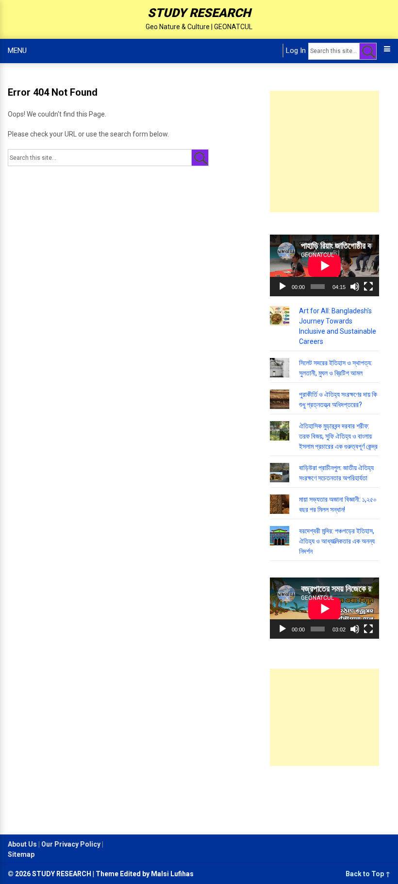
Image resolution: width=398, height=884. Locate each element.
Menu (17, 50)
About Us (22, 844)
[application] (324, 265)
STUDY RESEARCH (199, 13)
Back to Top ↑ (368, 874)
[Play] (282, 286)
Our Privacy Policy (70, 844)
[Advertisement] (334, 151)
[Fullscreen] (368, 286)
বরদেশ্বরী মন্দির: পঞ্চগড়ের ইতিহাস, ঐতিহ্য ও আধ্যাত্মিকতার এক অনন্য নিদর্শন (337, 541)
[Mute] (355, 286)
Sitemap (21, 854)
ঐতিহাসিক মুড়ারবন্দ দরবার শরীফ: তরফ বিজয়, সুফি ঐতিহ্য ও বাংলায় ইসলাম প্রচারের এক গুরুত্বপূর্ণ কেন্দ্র (338, 436)
